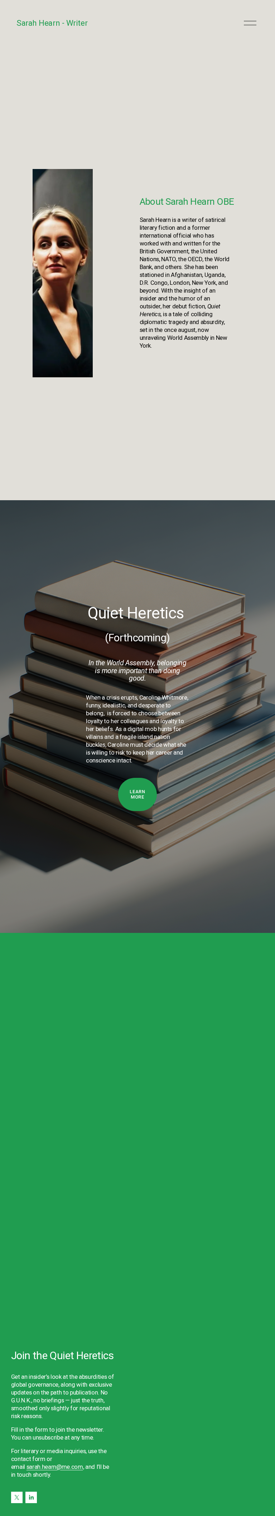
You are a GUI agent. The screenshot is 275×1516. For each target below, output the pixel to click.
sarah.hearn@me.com (54, 1466)
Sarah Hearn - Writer (51, 23)
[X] (17, 1497)
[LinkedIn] (31, 1497)
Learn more (137, 794)
